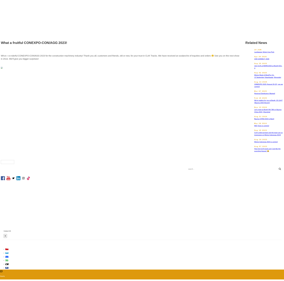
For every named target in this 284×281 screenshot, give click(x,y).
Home (122, 19)
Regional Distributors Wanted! (264, 93)
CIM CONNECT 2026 (261, 59)
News (129, 19)
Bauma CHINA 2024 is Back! (264, 119)
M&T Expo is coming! (261, 126)
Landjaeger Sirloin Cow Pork (264, 52)
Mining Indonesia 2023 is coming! (266, 142)
